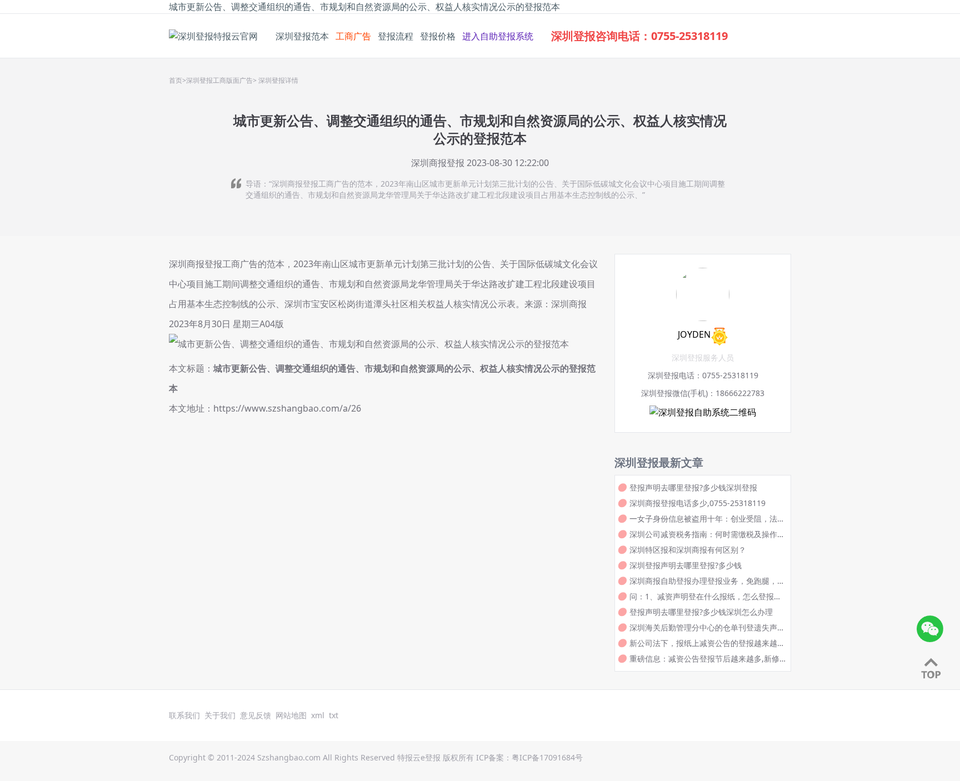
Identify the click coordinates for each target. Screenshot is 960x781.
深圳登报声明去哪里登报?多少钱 (685, 565)
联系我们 (184, 715)
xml (317, 715)
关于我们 (220, 715)
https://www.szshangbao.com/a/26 (287, 408)
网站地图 (291, 715)
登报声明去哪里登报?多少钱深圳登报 (693, 487)
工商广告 (353, 36)
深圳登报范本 (302, 36)
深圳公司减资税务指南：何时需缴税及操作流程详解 (707, 534)
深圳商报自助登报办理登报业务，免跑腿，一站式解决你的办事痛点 (707, 581)
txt (333, 715)
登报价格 (438, 36)
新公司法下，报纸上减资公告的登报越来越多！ (703, 643)
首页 (175, 80)
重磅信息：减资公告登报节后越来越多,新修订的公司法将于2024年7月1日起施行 (704, 658)
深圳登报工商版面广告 (219, 80)
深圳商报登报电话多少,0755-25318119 (697, 503)
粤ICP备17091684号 (547, 757)
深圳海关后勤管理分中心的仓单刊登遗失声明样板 (707, 627)
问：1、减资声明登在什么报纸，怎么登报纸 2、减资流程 (705, 596)
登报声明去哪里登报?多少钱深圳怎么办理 (701, 612)
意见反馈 (255, 715)
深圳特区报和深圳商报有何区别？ (687, 549)
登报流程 (395, 36)
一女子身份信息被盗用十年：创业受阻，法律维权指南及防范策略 (707, 518)
